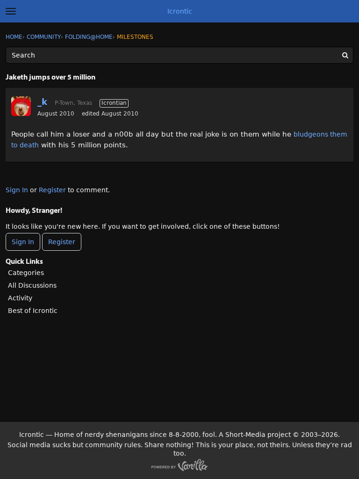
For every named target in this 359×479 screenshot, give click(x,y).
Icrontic (179, 11)
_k (42, 102)
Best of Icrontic (32, 310)
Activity (20, 298)
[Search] (345, 55)
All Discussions (32, 285)
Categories (26, 272)
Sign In (17, 190)
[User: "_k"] (21, 106)
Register (52, 190)
